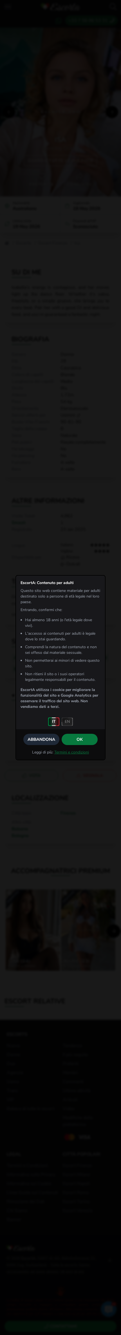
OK (80, 739)
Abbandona (41, 739)
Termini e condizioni (71, 752)
